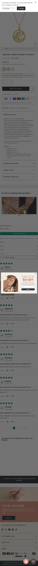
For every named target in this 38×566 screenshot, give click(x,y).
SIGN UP (28, 289)
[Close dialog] (36, 273)
